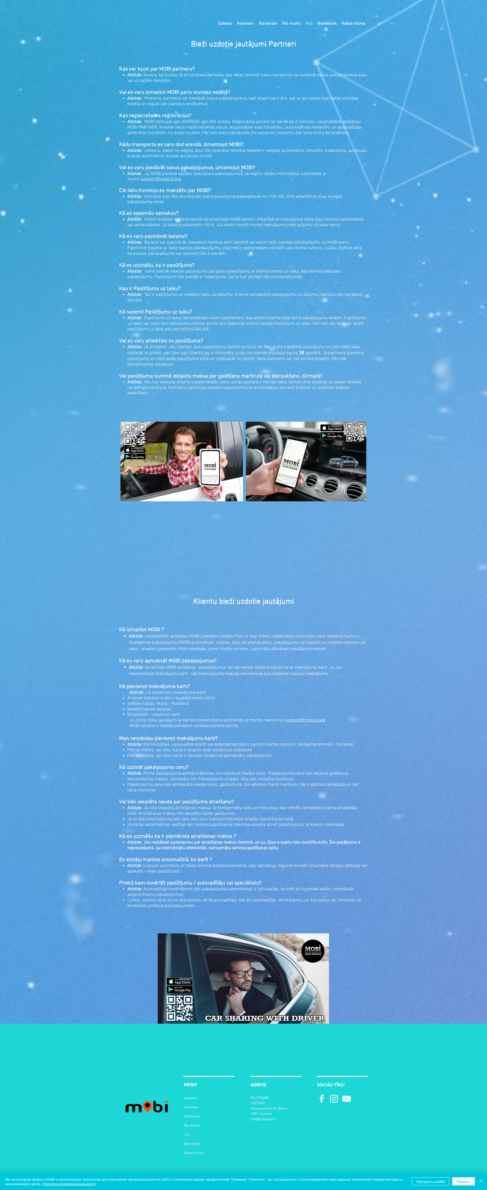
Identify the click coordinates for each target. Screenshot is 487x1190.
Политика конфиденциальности (69, 1183)
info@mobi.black (262, 1119)
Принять (464, 1181)
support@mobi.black (161, 179)
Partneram (192, 1116)
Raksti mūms (194, 1153)
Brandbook (192, 1144)
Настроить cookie (430, 1181)
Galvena (190, 1098)
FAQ (187, 1135)
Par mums (192, 1126)
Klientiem (191, 1107)
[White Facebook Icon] (321, 1098)
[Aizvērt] (481, 1181)
